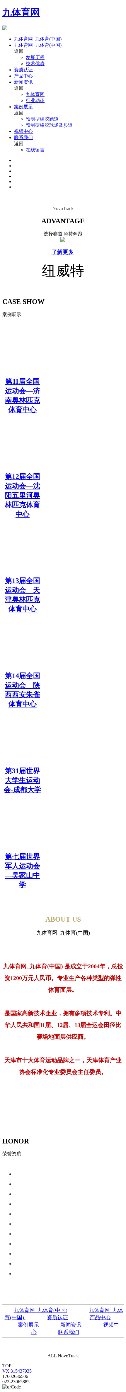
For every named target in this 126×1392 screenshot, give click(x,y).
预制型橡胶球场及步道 (49, 125)
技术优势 (35, 63)
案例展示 (23, 106)
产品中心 (23, 75)
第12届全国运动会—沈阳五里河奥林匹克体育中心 (22, 495)
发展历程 (35, 57)
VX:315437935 (17, 1371)
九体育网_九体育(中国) (38, 38)
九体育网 (21, 12)
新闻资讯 (23, 82)
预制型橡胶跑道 (42, 118)
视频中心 (23, 131)
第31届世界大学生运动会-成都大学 (22, 780)
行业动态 (35, 100)
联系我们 (23, 137)
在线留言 (35, 149)
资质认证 (23, 69)
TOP (6, 1365)
